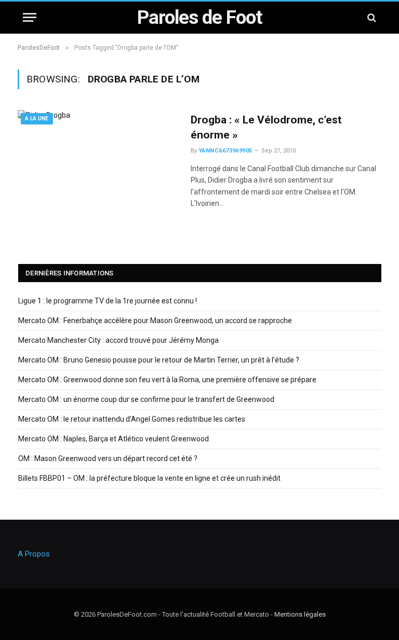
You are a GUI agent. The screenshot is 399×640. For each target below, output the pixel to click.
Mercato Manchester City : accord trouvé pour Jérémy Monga (118, 340)
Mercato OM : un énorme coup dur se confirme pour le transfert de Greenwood (146, 399)
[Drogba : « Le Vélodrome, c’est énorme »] (98, 161)
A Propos (34, 554)
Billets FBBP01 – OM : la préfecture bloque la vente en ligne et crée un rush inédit (149, 478)
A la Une (37, 118)
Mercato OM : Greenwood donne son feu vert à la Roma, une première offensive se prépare (167, 379)
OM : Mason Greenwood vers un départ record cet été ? (107, 458)
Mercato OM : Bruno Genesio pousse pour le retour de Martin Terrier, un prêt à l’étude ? (158, 360)
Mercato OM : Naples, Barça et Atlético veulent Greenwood (113, 439)
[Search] (370, 17)
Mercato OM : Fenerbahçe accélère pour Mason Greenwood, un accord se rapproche (155, 320)
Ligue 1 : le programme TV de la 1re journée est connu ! (107, 301)
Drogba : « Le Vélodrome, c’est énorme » (266, 127)
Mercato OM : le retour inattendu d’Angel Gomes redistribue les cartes (131, 419)
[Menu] (29, 17)
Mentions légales (300, 614)
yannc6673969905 (225, 150)
